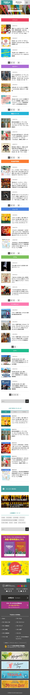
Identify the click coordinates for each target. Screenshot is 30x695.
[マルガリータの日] (15, 656)
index (3, 517)
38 (18, 157)
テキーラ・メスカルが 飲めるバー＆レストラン (22, 637)
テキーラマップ (19, 625)
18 (18, 110)
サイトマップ (22, 642)
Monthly (24, 412)
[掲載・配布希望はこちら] (15, 546)
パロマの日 (16, 517)
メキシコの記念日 (5, 633)
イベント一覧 (4, 636)
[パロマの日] (15, 665)
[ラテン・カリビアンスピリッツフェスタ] (15, 568)
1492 (16, 522)
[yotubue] (7, 591)
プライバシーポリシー (14, 642)
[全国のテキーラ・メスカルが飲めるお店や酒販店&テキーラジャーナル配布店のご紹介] (15, 605)
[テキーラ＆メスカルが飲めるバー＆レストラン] (15, 501)
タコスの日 (9, 517)
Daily (6, 412)
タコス (11, 522)
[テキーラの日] (15, 675)
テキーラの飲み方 (5, 625)
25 (18, 205)
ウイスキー (22, 517)
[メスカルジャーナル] (18, 2)
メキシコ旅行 (19, 629)
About (3, 618)
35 (18, 62)
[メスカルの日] (15, 684)
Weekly (15, 412)
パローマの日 (5, 522)
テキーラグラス (22, 522)
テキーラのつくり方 (6, 622)
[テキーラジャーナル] (7, 2)
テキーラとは (19, 618)
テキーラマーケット (20, 622)
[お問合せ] (15, 598)
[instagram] (9, 591)
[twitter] (19, 591)
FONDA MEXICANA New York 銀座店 (9, 520)
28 (18, 253)
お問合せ (6, 642)
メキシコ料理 (4, 629)
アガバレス (21, 520)
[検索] (27, 401)
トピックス (18, 633)
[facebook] (11, 591)
